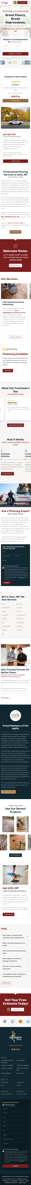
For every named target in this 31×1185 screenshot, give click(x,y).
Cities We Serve (21, 1094)
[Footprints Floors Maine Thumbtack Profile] (15, 1021)
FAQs (2, 1085)
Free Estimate (22, 2)
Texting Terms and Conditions (10, 566)
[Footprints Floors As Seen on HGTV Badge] (24, 1021)
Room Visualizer (7, 1094)
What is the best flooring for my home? (14, 944)
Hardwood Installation (7, 1065)
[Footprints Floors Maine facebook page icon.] (12, 96)
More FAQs (6, 983)
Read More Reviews (15, 425)
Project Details (6, 1143)
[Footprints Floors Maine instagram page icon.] (14, 96)
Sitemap (21, 1181)
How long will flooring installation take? (14, 952)
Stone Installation (6, 1073)
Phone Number (6, 556)
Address (4, 1126)
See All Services (15, 337)
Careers (18, 1085)
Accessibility (14, 1181)
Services (4, 1057)
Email (18, 556)
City (4, 1130)
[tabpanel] (14, 306)
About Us (4, 1079)
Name (4, 551)
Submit (6, 583)
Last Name (19, 46)
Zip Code (5, 1134)
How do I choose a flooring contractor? (12, 967)
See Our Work (15, 855)
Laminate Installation (7, 1068)
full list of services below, (16, 223)
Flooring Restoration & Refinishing (13, 303)
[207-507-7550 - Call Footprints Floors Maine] (15, 2)
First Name (5, 46)
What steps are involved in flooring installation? (12, 960)
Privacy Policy (21, 577)
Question (5, 560)
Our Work (19, 1091)
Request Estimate (15, 54)
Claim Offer (15, 161)
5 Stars (16, 85)
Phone (4, 1117)
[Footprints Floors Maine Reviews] (15, 82)
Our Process (4, 1082)
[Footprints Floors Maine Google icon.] (18, 96)
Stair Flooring (20, 1073)
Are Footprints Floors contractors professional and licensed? (14, 975)
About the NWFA (8, 792)
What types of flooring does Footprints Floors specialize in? (13, 936)
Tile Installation (20, 1060)
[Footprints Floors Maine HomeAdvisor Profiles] (8, 1021)
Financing (8, 370)
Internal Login (22, 1182)
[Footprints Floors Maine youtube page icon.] (16, 96)
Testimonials (20, 1082)
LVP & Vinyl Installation (22, 1065)
